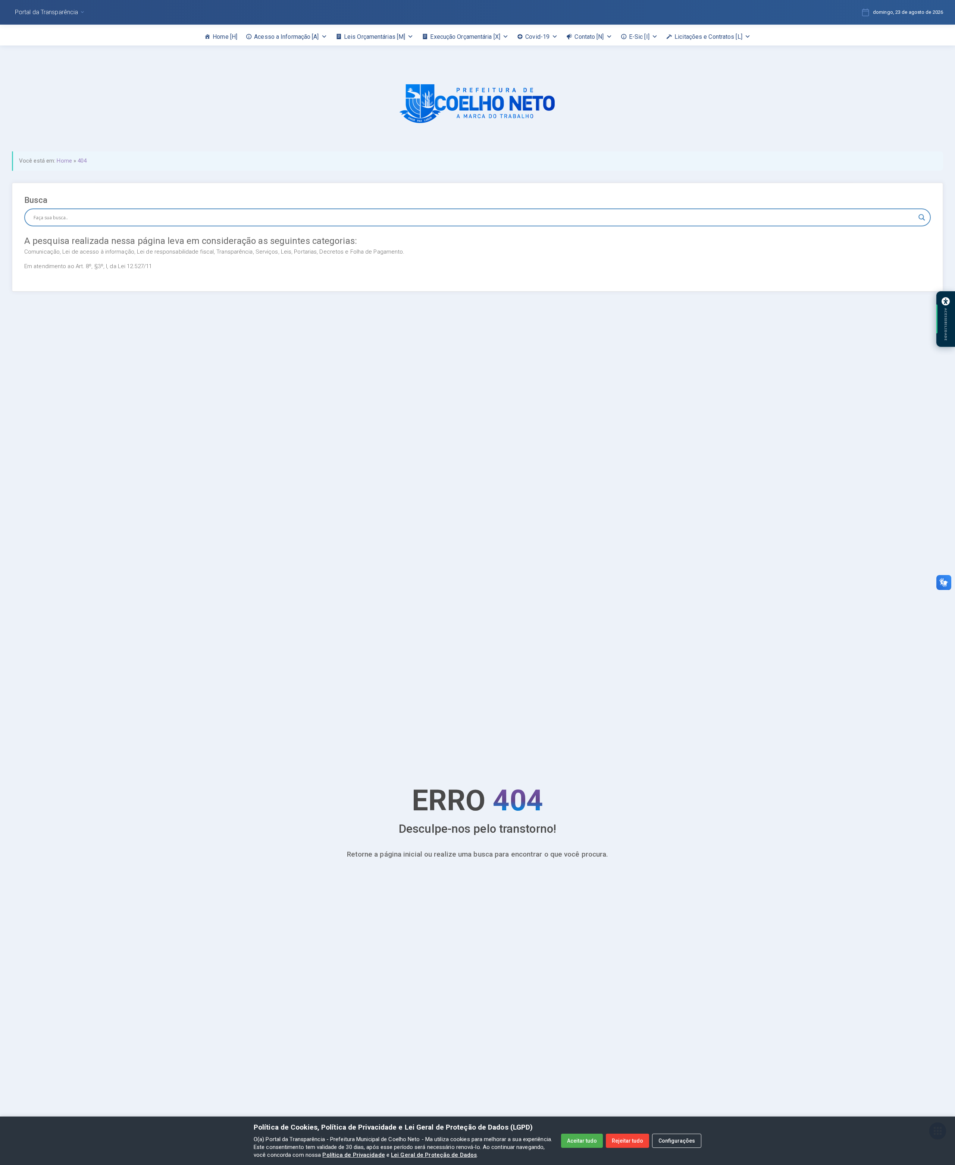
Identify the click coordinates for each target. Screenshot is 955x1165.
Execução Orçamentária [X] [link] (465, 36)
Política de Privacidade (353, 1155)
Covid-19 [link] (537, 36)
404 (82, 160)
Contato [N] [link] (589, 36)
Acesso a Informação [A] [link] (286, 36)
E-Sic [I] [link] (639, 36)
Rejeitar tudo (627, 1141)
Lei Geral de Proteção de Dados (434, 1155)
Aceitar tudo (582, 1141)
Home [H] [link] (225, 36)
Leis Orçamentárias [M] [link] (374, 36)
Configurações (676, 1141)
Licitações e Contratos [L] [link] (708, 36)
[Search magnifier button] (922, 217)
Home (64, 160)
